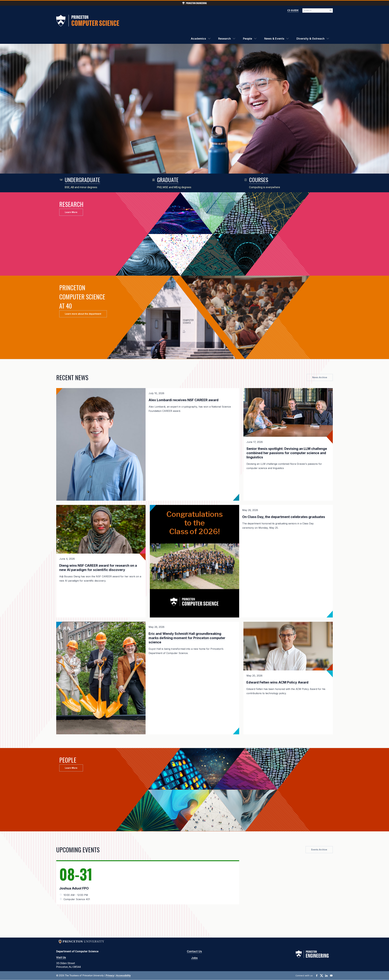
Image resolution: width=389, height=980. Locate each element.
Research (224, 38)
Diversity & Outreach (310, 38)
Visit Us (61, 957)
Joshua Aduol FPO (74, 888)
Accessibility (123, 975)
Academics (198, 38)
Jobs (194, 957)
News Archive (319, 377)
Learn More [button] (71, 212)
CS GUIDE (293, 10)
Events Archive (319, 849)
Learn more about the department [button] (83, 313)
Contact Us (194, 951)
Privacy (110, 975)
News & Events (274, 38)
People (247, 38)
